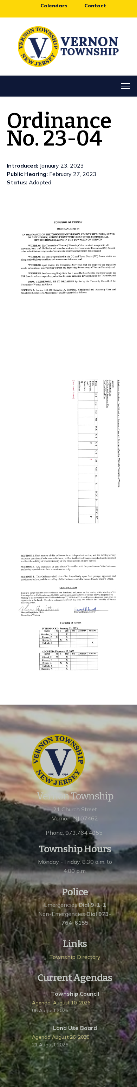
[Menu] (125, 86)
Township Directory (74, 956)
